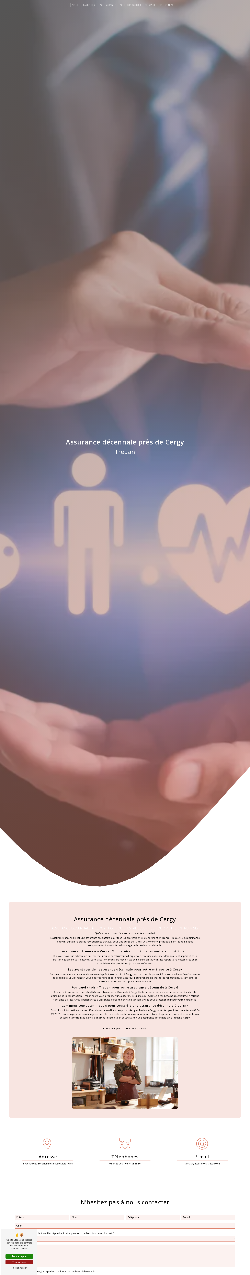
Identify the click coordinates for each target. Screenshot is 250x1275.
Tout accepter (19, 1256)
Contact (169, 5)
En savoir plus (113, 1028)
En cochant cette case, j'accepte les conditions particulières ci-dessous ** (56, 1271)
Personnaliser (19, 1267)
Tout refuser (19, 1262)
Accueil (76, 5)
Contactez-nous (138, 1028)
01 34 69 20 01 (117, 1163)
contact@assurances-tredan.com (202, 1163)
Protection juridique (130, 5)
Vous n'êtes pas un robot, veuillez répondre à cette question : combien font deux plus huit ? (64, 1233)
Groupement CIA (153, 5)
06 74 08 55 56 (133, 1163)
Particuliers (89, 5)
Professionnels (108, 5)
